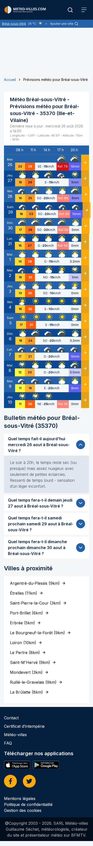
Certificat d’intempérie (24, 726)
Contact (11, 717)
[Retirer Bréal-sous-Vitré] (46, 24)
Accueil (10, 79)
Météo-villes (15, 734)
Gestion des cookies (22, 810)
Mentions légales (19, 798)
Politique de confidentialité (28, 804)
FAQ (8, 743)
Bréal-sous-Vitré (14, 23)
